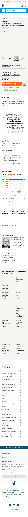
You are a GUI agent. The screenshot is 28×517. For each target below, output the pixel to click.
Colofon (18, 492)
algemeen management (9, 374)
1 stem (10, 28)
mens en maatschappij (8, 404)
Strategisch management (8, 15)
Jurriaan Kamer (5, 18)
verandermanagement (8, 434)
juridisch (4, 395)
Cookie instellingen (16, 494)
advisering (5, 371)
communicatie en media (8, 379)
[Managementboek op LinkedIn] (10, 505)
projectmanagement (7, 423)
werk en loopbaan (7, 436)
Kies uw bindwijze (6, 70)
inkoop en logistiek (7, 387)
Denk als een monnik (5, 351)
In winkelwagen (12, 84)
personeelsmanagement (9, 417)
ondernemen (5, 409)
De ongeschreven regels (20, 294)
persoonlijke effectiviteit (8, 420)
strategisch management (9, 431)
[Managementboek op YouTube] (14, 505)
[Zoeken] (25, 10)
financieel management (8, 384)
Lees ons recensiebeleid (7, 202)
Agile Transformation (6, 323)
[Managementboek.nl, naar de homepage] (6, 6)
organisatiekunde (7, 412)
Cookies (8, 494)
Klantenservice (6, 454)
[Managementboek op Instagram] (18, 505)
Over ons (19, 499)
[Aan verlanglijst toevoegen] (24, 84)
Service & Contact (11, 499)
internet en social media (9, 390)
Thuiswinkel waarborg (14, 490)
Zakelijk (4, 457)
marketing (4, 401)
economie (4, 382)
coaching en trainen (7, 376)
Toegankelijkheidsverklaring (13, 497)
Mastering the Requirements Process (5, 295)
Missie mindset (20, 350)
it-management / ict (7, 393)
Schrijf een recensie (8, 198)
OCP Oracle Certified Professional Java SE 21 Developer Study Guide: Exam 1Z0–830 (20, 324)
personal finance (6, 414)
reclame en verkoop (7, 428)
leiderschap (5, 398)
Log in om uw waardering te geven (10, 195)
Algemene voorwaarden (8, 492)
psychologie (5, 425)
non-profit (4, 406)
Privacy (22, 492)
